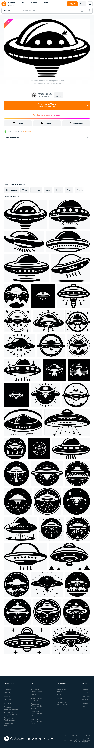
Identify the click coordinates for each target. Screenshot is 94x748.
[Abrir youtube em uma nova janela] (52, 737)
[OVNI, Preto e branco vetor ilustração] (22, 368)
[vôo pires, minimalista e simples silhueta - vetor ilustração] (25, 212)
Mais (10, 5)
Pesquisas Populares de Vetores (35, 705)
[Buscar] (82, 10)
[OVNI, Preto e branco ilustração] (17, 320)
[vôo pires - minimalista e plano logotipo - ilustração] (70, 267)
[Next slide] (84, 189)
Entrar (82, 4)
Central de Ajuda (60, 689)
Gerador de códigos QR (8, 723)
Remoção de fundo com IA (9, 718)
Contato (59, 693)
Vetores (11, 2)
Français (83, 702)
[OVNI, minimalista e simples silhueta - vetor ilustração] (77, 320)
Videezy (7, 695)
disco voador (11, 189)
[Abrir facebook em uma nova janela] (29, 737)
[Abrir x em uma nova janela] (48, 737)
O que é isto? (27, 131)
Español (83, 691)
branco (58, 189)
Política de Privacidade (80, 739)
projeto (80, 189)
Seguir (58, 96)
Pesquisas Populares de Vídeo (35, 720)
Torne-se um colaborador (61, 701)
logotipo (36, 189)
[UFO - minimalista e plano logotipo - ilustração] (76, 393)
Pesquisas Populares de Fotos (35, 712)
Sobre (58, 697)
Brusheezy (8, 688)
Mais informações (12, 136)
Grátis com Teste (47, 105)
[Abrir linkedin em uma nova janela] (36, 737)
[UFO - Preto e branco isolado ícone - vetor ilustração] (15, 447)
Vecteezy (7, 691)
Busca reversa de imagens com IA (11, 712)
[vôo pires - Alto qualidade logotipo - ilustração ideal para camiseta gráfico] (25, 555)
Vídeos (34, 2)
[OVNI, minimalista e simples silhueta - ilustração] (16, 295)
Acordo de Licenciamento (36, 689)
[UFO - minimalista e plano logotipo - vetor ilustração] (43, 295)
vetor (24, 189)
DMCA (32, 693)
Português (84, 695)
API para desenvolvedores (11, 706)
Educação (8, 702)
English (83, 688)
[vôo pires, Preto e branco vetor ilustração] (68, 240)
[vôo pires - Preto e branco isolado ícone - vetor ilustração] (26, 267)
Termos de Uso (64, 739)
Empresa (7, 698)
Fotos (23, 2)
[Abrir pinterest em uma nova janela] (40, 737)
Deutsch (83, 698)
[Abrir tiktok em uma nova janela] (44, 737)
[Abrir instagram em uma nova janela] (33, 737)
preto (69, 189)
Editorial (46, 2)
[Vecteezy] (3, 3)
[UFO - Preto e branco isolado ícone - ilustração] (73, 295)
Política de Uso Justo (78, 740)
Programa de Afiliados (35, 698)
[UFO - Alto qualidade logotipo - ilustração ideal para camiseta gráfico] (16, 583)
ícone (48, 189)
